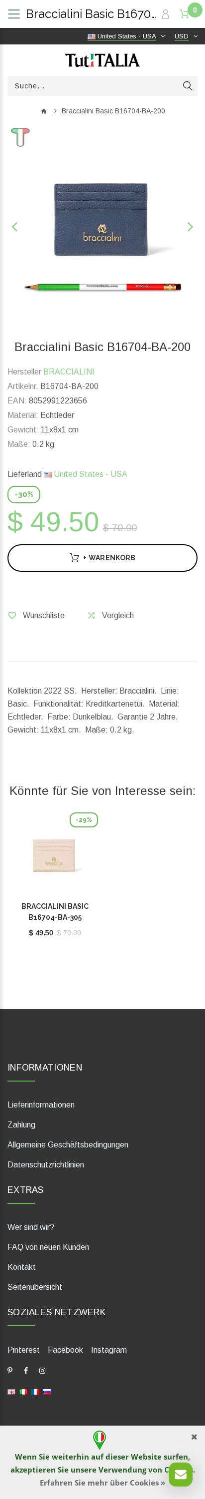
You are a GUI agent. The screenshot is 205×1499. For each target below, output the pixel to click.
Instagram (109, 1350)
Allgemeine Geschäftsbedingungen (67, 1144)
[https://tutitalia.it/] (23, 1391)
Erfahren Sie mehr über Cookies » (102, 1483)
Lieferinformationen (41, 1105)
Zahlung (21, 1125)
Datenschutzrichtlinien (45, 1164)
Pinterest (23, 1350)
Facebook (65, 1350)
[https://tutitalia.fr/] (35, 1391)
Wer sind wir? (30, 1227)
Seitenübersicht (34, 1287)
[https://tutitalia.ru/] (47, 1391)
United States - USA (89, 474)
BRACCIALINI (69, 372)
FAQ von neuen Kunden (48, 1247)
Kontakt (21, 1267)
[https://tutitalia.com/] (11, 1391)
